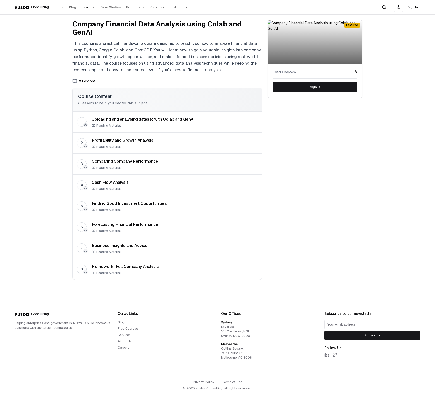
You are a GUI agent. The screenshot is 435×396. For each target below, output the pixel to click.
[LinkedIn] (326, 355)
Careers (124, 347)
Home (59, 7)
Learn (86, 7)
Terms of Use (232, 382)
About (179, 7)
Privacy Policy (203, 382)
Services (157, 7)
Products (133, 7)
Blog (72, 7)
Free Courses (128, 328)
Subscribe (372, 335)
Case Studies (110, 7)
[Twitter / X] (335, 355)
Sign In (413, 7)
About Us (125, 341)
